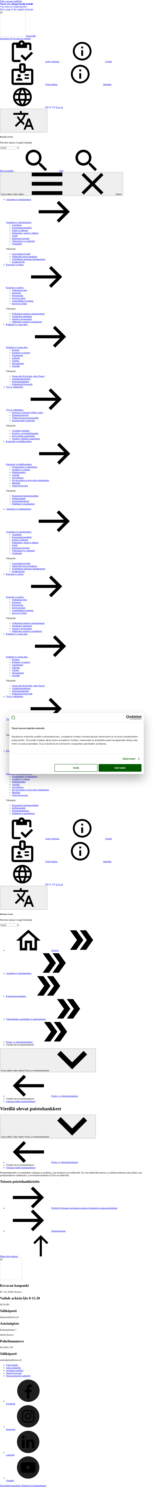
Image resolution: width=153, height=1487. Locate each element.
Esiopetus (16, 293)
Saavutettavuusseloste (10, 1485)
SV (50, 107)
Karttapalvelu (18, 262)
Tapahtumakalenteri (21, 379)
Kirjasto (15, 350)
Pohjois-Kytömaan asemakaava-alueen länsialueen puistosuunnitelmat (84, 1208)
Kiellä (76, 768)
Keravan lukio (18, 298)
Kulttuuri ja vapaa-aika (16, 324)
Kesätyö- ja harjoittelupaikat (25, 433)
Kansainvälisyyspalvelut (23, 420)
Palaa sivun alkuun (9, 1256)
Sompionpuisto (58, 1231)
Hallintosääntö (19, 498)
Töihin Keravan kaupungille (25, 418)
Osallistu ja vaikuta (21, 469)
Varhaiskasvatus (19, 290)
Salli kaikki (120, 768)
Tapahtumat (17, 355)
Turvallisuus (17, 477)
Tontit (14, 235)
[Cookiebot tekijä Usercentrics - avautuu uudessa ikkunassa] (128, 717)
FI (46, 107)
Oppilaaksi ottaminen (22, 316)
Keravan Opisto (19, 303)
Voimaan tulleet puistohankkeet (20, 1101)
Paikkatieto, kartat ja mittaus (25, 233)
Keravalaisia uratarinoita (23, 436)
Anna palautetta (13, 1367)
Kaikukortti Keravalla (22, 384)
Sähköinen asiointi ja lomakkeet (27, 321)
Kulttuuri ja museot (21, 352)
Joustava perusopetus (22, 319)
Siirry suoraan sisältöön (11, 1)
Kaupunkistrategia (20, 501)
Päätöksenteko (19, 472)
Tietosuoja (26, 1485)
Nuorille (16, 366)
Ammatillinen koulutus (22, 301)
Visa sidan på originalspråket (13, 6)
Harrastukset (18, 363)
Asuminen (17, 225)
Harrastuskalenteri (20, 381)
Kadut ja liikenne (20, 230)
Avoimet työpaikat (20, 430)
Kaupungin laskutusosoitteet (25, 496)
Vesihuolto (17, 244)
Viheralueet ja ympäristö (23, 241)
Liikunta (16, 358)
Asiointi (15, 475)
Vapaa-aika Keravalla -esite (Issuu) (28, 376)
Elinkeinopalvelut (20, 415)
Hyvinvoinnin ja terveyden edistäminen (30, 480)
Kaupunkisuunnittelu (22, 227)
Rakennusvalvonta (20, 238)
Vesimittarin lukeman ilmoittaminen (28, 259)
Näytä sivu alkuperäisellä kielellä (16, 4)
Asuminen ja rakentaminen (18, 199)
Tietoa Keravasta (20, 485)
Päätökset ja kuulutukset (23, 504)
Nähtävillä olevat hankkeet (24, 256)
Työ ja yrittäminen (14, 387)
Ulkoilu (15, 360)
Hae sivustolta (7, 170)
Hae (61, 170)
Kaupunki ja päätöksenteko (19, 441)
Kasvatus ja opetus (15, 264)
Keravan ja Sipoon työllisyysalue (27, 412)
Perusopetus (17, 295)
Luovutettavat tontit (21, 254)
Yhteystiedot (12, 1365)
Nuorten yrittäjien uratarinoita (26, 438)
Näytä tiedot (129, 758)
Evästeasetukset (38, 1485)
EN (53, 107)
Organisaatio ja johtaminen (24, 467)
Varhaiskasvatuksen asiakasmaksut (28, 313)
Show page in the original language (16, 9)
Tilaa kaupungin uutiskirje (18, 1376)
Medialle (16, 483)
